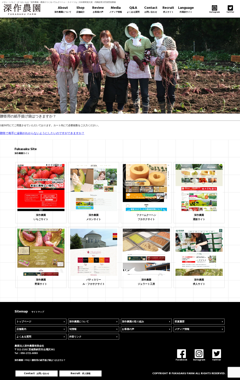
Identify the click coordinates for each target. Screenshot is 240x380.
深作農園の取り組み (133, 321)
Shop (80, 9)
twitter (216, 360)
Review (98, 9)
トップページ (24, 321)
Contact (150, 9)
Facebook (181, 360)
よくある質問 (24, 336)
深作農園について (79, 321)
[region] (120, 66)
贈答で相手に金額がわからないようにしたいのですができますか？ (42, 133)
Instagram (199, 360)
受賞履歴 (179, 321)
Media (115, 9)
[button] (5, 65)
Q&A (133, 9)
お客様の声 (128, 329)
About (62, 9)
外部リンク (75, 336)
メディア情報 (182, 329)
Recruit (168, 9)
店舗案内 (21, 329)
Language (186, 9)
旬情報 (73, 329)
